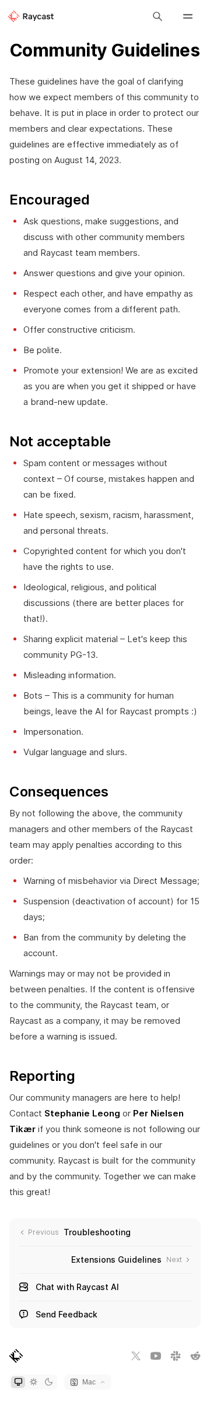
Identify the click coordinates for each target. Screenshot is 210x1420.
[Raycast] (31, 16)
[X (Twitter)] (136, 1356)
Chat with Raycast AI (77, 1287)
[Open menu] (188, 16)
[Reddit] (195, 1356)
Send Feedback (66, 1314)
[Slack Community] (175, 1356)
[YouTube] (155, 1356)
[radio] (18, 1382)
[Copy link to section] (99, 200)
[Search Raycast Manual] (157, 16)
